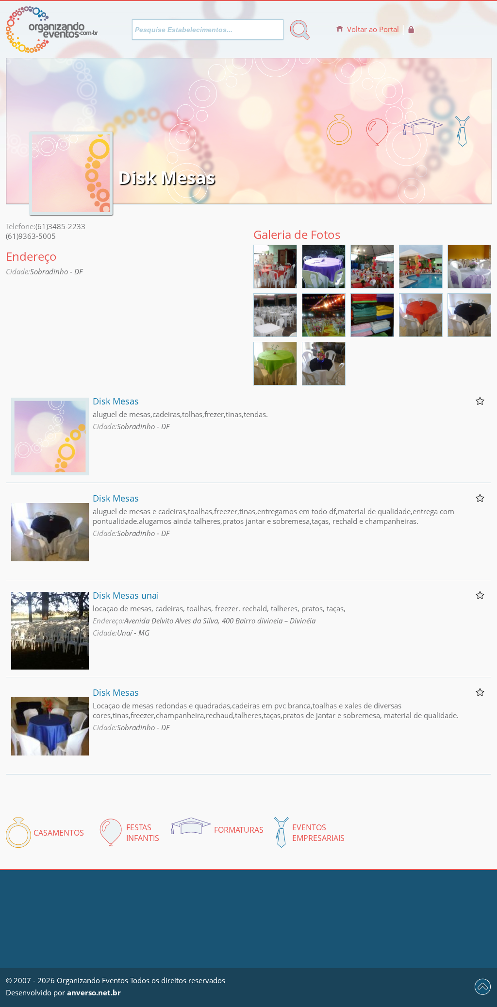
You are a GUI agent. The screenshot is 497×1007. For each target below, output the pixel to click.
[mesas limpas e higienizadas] (275, 285)
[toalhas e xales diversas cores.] (372, 285)
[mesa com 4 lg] (323, 382)
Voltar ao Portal (373, 29)
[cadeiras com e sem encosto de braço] (275, 333)
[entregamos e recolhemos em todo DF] (420, 285)
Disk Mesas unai (126, 595)
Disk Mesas (116, 401)
